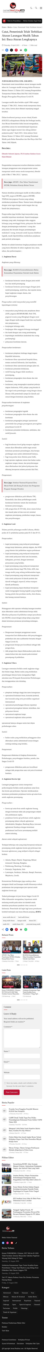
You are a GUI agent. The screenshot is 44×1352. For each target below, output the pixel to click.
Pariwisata (6, 1308)
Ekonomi (25, 1293)
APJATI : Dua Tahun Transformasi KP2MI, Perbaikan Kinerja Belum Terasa (11, 957)
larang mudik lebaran (9, 920)
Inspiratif (6, 1301)
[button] (31, 8)
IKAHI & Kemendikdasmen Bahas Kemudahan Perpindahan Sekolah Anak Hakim (32, 957)
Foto (32, 1293)
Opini (14, 1304)
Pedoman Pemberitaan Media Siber (13, 1323)
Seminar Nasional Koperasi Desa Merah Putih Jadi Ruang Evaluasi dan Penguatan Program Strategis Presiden (22, 486)
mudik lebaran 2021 (18, 924)
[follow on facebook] (3, 1243)
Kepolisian (27, 1301)
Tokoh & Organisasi (9, 1312)
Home (4, 27)
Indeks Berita (7, 951)
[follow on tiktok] (16, 1243)
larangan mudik (21, 920)
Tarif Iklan (5, 1331)
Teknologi (24, 1308)
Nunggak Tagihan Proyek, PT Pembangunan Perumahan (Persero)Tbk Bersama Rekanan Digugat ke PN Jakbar (26, 1212)
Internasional (16, 1301)
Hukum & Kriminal (8, 986)
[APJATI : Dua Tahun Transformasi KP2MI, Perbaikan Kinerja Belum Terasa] (11, 952)
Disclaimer (20, 1343)
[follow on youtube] (12, 1243)
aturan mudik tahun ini (9, 917)
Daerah (26, 986)
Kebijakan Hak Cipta (33, 1343)
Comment (8, 1027)
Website (7, 1072)
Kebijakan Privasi (24, 1340)
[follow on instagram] (7, 1243)
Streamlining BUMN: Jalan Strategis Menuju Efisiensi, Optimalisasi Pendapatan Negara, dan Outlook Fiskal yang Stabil (27, 1166)
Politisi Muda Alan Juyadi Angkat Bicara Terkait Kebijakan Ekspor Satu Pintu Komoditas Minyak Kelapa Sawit (25, 1139)
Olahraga (6, 1304)
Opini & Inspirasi (25, 1304)
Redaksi (4, 1327)
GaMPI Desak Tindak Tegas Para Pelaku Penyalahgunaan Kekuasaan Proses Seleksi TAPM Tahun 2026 (25, 1120)
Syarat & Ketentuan (8, 1343)
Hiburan (5, 1297)
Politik (15, 1308)
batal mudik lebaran (23, 917)
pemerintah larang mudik (33, 924)
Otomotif (37, 1304)
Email (6, 1062)
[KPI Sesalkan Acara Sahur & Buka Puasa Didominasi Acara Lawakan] (6, 1205)
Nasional (27, 951)
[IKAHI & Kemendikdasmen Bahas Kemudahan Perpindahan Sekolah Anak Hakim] (32, 952)
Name (7, 1051)
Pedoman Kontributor (9, 1340)
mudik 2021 (6, 924)
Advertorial (7, 1293)
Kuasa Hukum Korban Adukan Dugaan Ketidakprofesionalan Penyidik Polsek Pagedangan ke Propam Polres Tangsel (26, 1189)
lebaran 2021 (32, 920)
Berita (10, 27)
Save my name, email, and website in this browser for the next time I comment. (22, 1084)
